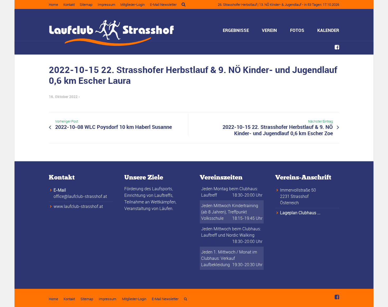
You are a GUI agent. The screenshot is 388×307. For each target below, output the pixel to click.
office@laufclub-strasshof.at (80, 196)
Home (53, 4)
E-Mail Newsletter (163, 4)
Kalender (328, 30)
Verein (269, 30)
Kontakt (69, 4)
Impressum (106, 4)
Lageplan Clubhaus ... (300, 213)
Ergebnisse (236, 30)
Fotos (297, 30)
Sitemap (86, 4)
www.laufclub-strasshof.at (78, 206)
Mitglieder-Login (132, 4)
